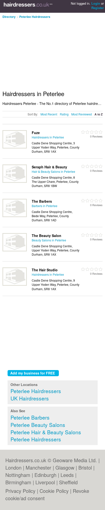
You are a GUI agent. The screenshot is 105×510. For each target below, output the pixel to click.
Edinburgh (45, 474)
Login (95, 3)
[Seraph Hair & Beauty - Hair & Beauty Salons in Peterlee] (14, 181)
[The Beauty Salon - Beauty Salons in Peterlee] (14, 250)
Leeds (67, 474)
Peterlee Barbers (30, 417)
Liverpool (45, 482)
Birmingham (18, 482)
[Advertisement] (43, 52)
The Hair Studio (45, 269)
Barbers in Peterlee (44, 206)
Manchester (38, 467)
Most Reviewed (81, 114)
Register (97, 7)
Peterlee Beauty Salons (37, 424)
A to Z (98, 114)
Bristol (85, 467)
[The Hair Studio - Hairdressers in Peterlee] (14, 284)
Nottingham (17, 474)
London (13, 467)
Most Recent (49, 114)
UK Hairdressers (29, 398)
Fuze (36, 132)
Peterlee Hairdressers (34, 16)
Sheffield (68, 482)
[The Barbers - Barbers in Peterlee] (14, 216)
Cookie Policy (54, 490)
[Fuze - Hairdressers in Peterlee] (14, 147)
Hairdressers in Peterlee (48, 137)
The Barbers (42, 201)
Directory (9, 16)
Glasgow (64, 467)
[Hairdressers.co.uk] (28, 6)
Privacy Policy (20, 490)
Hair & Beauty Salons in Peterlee (53, 171)
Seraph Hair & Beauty (49, 166)
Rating (64, 114)
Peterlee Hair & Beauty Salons (45, 432)
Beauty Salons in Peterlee (49, 240)
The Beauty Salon (46, 235)
